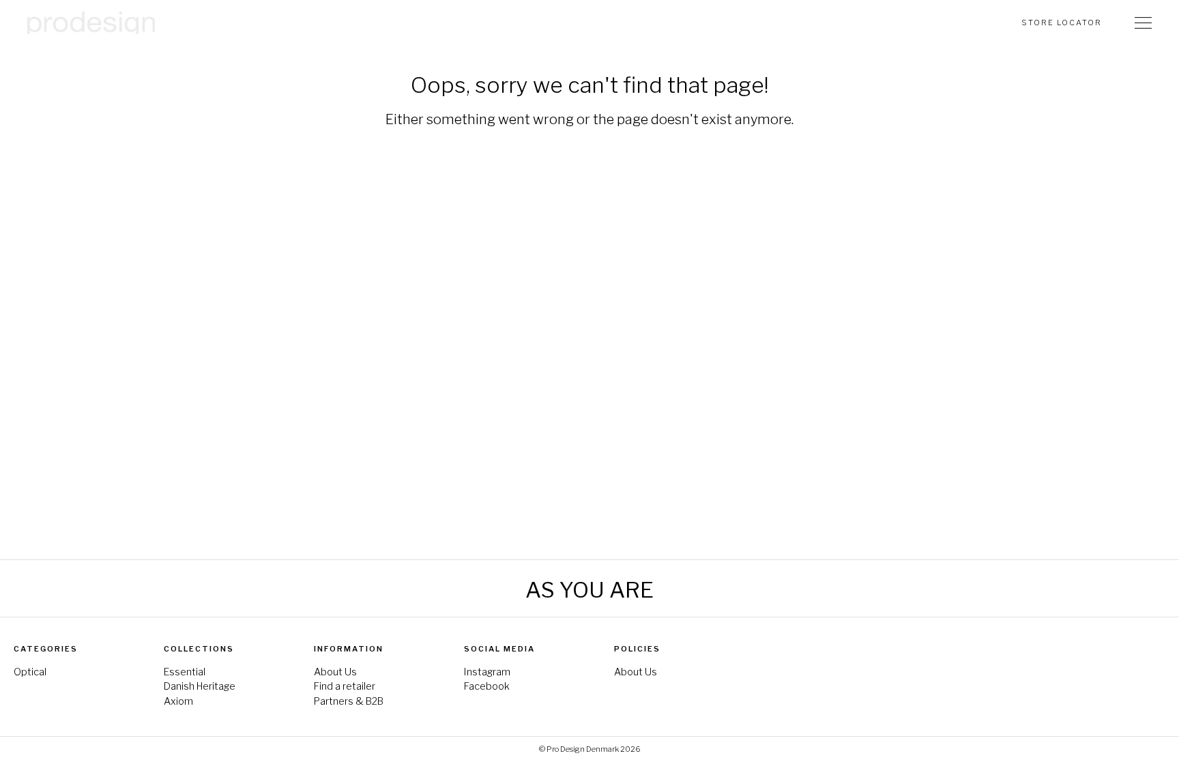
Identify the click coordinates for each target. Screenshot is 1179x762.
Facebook (487, 686)
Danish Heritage (199, 686)
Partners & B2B (348, 701)
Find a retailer (344, 686)
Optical (30, 672)
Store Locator (1061, 22)
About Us (335, 672)
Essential (184, 672)
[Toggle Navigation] (1143, 22)
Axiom (178, 701)
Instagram (487, 672)
